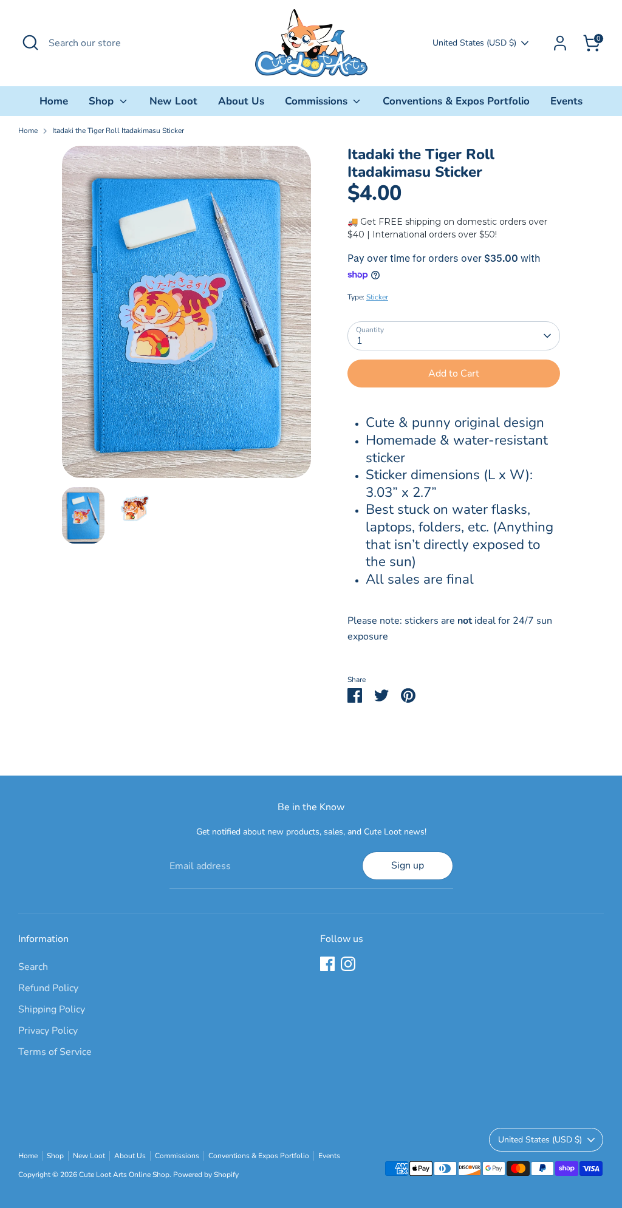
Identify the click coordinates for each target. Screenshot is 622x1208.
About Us (241, 101)
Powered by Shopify (206, 1174)
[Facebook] (327, 964)
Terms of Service (55, 1052)
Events (566, 101)
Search (33, 967)
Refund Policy (48, 988)
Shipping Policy (51, 1009)
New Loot (173, 101)
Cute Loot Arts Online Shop (124, 1174)
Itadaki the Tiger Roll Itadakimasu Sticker (118, 130)
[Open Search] (30, 42)
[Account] (560, 43)
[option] (186, 316)
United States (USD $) (474, 43)
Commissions (317, 101)
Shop (103, 101)
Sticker (377, 297)
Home (53, 101)
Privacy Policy (48, 1030)
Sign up (407, 865)
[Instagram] (348, 964)
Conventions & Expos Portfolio (456, 101)
